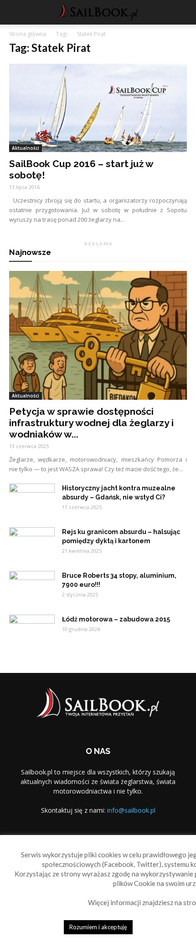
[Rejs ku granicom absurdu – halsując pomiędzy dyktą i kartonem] (32, 543)
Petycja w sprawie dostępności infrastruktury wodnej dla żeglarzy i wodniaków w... (91, 423)
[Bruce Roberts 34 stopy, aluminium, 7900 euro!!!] (32, 587)
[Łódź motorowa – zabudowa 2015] (32, 631)
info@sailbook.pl (131, 810)
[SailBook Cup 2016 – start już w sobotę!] (98, 108)
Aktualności (25, 148)
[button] (183, 12)
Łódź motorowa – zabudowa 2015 (116, 619)
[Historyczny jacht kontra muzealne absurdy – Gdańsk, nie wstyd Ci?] (32, 499)
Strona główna (27, 34)
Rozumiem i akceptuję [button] (98, 927)
